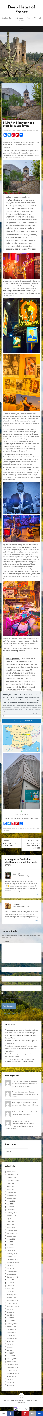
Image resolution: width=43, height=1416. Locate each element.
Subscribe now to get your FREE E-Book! (21, 721)
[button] (21, 699)
